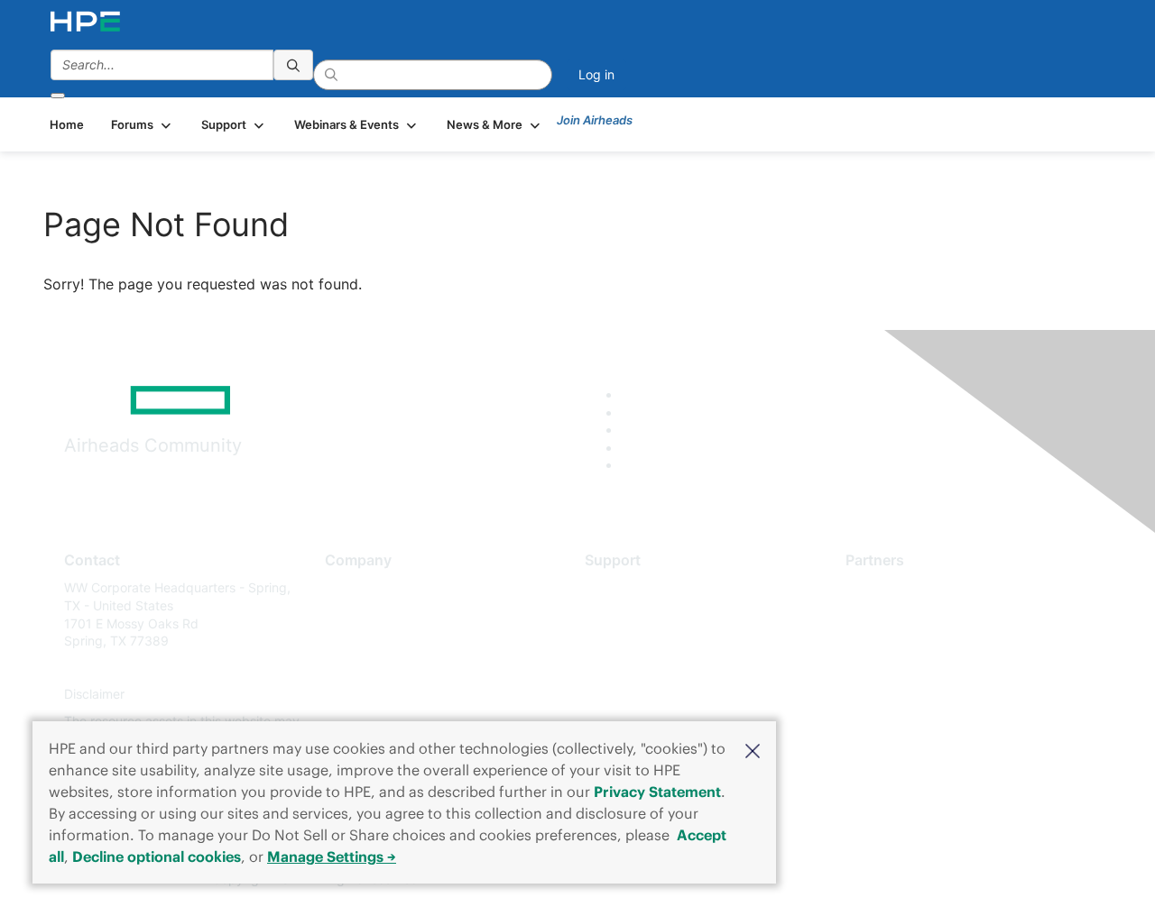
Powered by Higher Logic (838, 880)
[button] (752, 749)
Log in (596, 74)
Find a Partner (887, 587)
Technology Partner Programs (933, 667)
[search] (293, 65)
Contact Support (634, 614)
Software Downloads (646, 667)
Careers (348, 614)
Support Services (636, 587)
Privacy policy (366, 694)
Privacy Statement (657, 792)
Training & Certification (651, 641)
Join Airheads (595, 120)
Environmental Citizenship (400, 667)
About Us (352, 587)
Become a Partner (898, 614)
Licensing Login (631, 694)
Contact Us (358, 641)
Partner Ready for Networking (933, 641)
